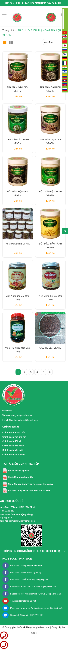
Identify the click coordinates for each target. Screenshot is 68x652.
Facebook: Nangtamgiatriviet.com (26, 565)
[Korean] (64, 54)
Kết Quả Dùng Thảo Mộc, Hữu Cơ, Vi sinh (29, 490)
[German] (64, 58)
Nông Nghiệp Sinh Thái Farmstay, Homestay (30, 484)
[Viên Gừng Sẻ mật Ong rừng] (50, 276)
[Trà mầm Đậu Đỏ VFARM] (18, 223)
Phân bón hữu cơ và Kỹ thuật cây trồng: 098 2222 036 (36, 608)
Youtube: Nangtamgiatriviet (23, 601)
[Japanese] (64, 45)
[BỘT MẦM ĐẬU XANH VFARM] (50, 171)
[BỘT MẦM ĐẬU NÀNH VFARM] (50, 223)
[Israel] (64, 71)
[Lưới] (5, 41)
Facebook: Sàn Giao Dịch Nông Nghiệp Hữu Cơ (33, 587)
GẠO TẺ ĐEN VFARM (50, 348)
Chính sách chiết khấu (13, 454)
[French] (64, 62)
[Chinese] (64, 41)
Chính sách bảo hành (13, 446)
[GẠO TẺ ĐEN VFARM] (50, 328)
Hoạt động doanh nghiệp (20, 477)
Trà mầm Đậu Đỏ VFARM (18, 243)
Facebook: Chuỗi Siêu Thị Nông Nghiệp (29, 579)
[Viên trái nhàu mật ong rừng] (18, 328)
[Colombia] (64, 76)
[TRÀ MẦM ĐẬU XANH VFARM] (18, 119)
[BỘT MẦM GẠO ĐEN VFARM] (50, 119)
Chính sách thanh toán (13, 432)
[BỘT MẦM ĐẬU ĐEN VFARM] (18, 171)
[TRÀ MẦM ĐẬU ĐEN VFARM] (50, 67)
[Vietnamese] (64, 32)
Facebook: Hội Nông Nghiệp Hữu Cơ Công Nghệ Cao (35, 594)
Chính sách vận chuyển (14, 437)
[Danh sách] (12, 41)
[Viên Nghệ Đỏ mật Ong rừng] (18, 276)
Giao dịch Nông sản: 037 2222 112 (26, 615)
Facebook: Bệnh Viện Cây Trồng (25, 572)
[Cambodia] (64, 84)
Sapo (34, 633)
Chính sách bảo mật (12, 450)
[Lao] (64, 80)
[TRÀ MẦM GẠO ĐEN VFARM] (18, 67)
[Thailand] (64, 89)
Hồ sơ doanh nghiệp (18, 470)
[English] (64, 36)
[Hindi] (64, 67)
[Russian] (64, 49)
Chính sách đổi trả (11, 441)
